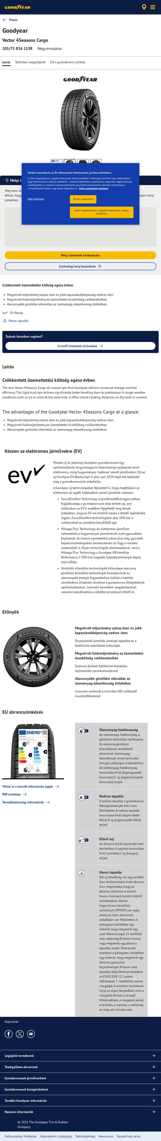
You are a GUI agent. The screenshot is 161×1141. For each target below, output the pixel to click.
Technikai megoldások (30, 62)
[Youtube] (31, 1034)
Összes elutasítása (83, 199)
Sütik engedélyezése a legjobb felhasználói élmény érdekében (102, 212)
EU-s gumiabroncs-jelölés (67, 62)
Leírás (6, 62)
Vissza (13, 20)
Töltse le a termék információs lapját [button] (27, 786)
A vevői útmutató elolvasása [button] (77, 346)
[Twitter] (20, 1034)
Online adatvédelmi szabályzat (93, 188)
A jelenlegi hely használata (77, 266)
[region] (80, 194)
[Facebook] (9, 1034)
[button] (152, 7)
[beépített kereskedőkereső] (143, 7)
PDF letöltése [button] (11, 794)
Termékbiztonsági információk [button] (23, 802)
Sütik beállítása (35, 199)
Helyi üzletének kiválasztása (80, 255)
